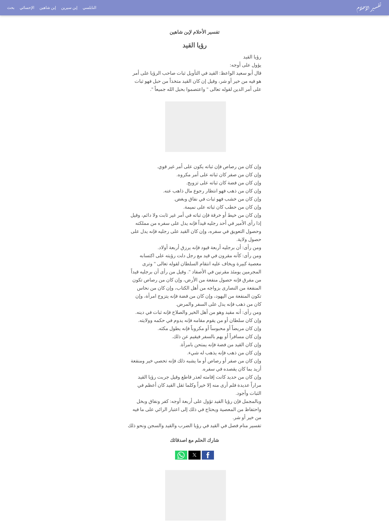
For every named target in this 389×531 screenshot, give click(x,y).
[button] (208, 455)
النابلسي (89, 7)
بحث (10, 7)
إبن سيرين (69, 7)
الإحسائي (27, 7)
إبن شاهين (48, 7)
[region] (195, 126)
